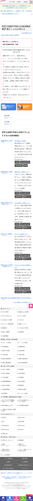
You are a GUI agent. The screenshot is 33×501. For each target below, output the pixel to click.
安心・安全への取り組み (8, 468)
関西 (23, 10)
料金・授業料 (6, 332)
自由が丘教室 (6, 385)
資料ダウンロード (6, 445)
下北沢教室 (5, 377)
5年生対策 (5, 354)
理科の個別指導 (6, 362)
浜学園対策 (5, 346)
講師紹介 (4, 328)
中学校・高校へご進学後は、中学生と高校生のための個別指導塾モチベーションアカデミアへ (16, 477)
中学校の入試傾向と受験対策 (9, 410)
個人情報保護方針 (8, 465)
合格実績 (19, 1)
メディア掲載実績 (8, 458)
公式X (2, 421)
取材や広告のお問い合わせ (6, 450)
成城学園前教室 (6, 381)
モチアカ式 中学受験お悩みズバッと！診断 (8, 400)
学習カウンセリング (7, 440)
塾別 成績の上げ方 (7, 405)
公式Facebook (5, 429)
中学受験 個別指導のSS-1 (8, 10)
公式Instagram (5, 425)
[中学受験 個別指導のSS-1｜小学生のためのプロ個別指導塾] (3, 1)
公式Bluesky (4, 433)
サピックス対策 (6, 342)
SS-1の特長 (12, 1)
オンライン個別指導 (7, 324)
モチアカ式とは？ (7, 316)
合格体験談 (17, 10)
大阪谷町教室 (6, 389)
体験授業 (26, 1)
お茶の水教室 (6, 373)
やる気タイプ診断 (7, 320)
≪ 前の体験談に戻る (26, 33)
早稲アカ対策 (6, 350)
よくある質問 (6, 455)
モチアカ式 (14, 484)
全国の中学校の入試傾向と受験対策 (10, 35)
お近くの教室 (6, 369)
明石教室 (4, 393)
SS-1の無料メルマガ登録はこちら (23, 302)
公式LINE (3, 417)
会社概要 (8, 461)
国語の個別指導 (6, 358)
